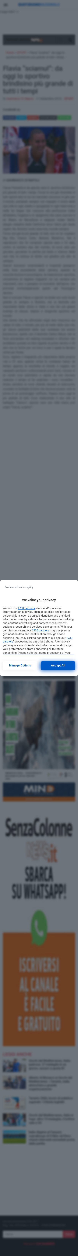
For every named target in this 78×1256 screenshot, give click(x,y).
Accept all (58, 665)
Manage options (20, 665)
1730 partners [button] (26, 608)
